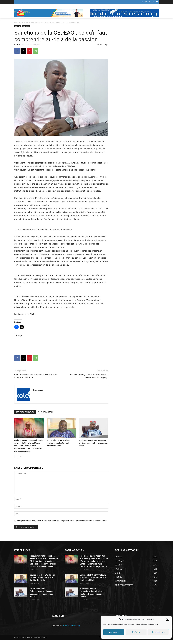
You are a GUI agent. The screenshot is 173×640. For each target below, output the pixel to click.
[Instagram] (145, 2)
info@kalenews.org (71, 625)
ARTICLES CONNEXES (25, 412)
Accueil (17, 22)
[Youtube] (157, 2)
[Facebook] (142, 2)
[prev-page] (16, 456)
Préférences (158, 632)
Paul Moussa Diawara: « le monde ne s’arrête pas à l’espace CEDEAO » (36, 376)
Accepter (113, 632)
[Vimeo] (153, 2)
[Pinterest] (29, 51)
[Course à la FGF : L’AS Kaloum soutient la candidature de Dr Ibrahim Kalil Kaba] (61, 428)
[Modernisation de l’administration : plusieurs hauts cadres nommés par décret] (93, 428)
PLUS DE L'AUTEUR (46, 412)
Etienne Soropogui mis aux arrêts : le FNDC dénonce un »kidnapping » (89, 376)
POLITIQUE (25, 26)
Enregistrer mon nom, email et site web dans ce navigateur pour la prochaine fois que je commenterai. (62, 520)
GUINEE (25, 22)
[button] (167, 619)
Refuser (136, 632)
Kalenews (20, 45)
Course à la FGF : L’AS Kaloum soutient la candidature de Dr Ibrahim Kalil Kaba (58, 443)
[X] (149, 2)
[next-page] (20, 456)
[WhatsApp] (35, 51)
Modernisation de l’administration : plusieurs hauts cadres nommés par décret (93, 443)
